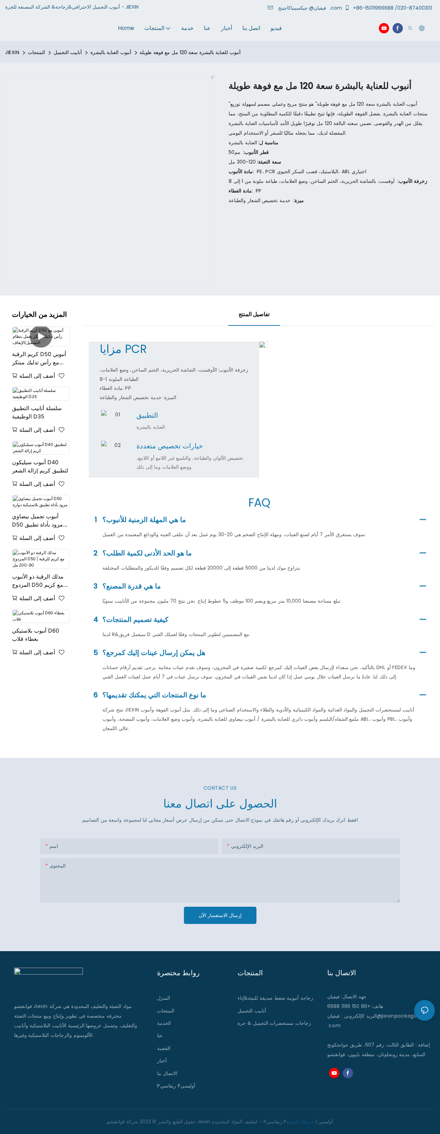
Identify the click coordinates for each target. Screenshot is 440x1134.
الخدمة (164, 1023)
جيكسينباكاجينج (303, 7)
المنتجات (36, 52)
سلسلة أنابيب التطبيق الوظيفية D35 (37, 412)
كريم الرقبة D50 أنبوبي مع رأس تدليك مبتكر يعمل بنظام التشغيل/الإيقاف (39, 358)
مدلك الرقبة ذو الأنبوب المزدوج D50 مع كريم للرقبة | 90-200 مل (38, 581)
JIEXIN (12, 52)
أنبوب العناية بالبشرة (110, 52)
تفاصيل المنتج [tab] (254, 314)
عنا (160, 1035)
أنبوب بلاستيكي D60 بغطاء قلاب (35, 634)
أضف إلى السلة (37, 375)
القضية (163, 1048)
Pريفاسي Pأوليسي (176, 1085)
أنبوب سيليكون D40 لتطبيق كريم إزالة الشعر (40, 466)
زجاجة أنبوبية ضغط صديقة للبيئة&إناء (275, 998)
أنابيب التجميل (68, 52)
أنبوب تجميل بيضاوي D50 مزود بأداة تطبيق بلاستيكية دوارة (37, 521)
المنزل (163, 998)
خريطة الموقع (300, 1121)
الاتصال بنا (167, 1073)
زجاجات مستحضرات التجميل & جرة (274, 1023)
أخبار (162, 1060)
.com (334, 1025)
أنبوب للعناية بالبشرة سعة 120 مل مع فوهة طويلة (190, 52)
